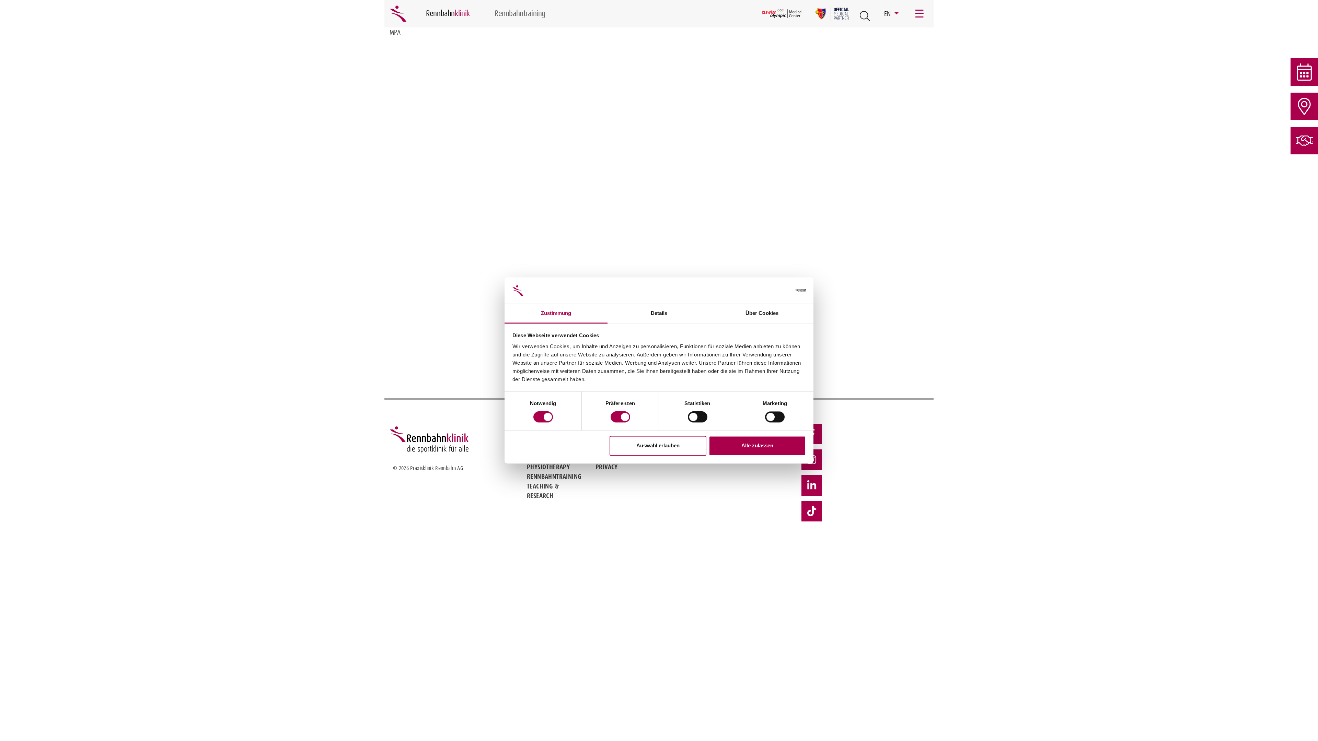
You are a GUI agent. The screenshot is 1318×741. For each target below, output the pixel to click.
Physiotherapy (548, 466)
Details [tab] (659, 313)
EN (888, 13)
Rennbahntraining (554, 476)
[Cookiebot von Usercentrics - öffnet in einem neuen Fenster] (776, 290)
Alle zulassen (757, 445)
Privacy (607, 466)
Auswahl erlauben (658, 445)
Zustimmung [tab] (556, 313)
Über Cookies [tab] (761, 313)
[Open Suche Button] (865, 16)
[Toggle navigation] (920, 13)
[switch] (620, 417)
